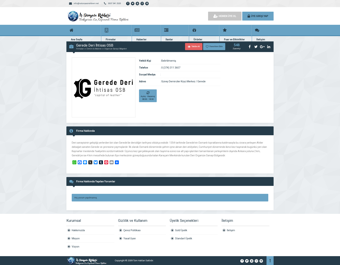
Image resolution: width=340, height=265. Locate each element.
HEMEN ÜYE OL (227, 16)
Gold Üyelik (181, 230)
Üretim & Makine (94, 49)
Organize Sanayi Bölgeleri (115, 49)
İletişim (231, 230)
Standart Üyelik (183, 238)
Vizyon (75, 246)
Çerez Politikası (132, 230)
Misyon (76, 238)
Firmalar (80, 49)
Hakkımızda (78, 230)
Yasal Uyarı (129, 238)
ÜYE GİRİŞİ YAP (259, 16)
